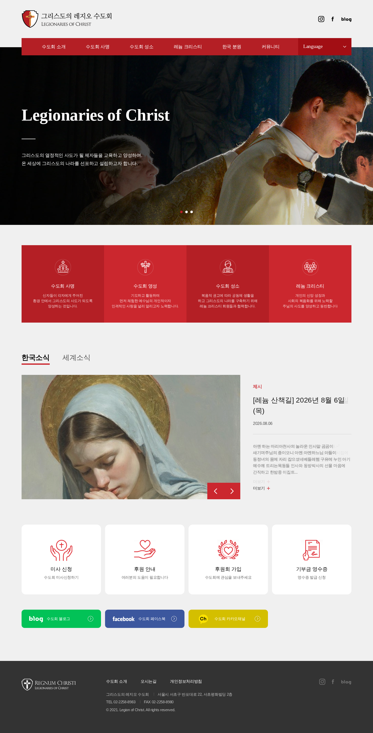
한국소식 (36, 357)
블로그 (346, 19)
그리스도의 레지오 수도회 (66, 19)
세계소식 (76, 357)
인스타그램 (321, 19)
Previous (215, 491)
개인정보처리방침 (186, 681)
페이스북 (333, 19)
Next (232, 491)
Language (313, 46)
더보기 (259, 488)
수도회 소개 (116, 681)
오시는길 (149, 681)
